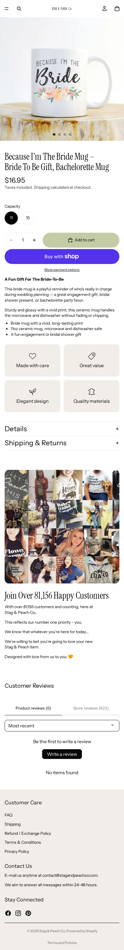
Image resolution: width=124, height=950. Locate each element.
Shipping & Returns (35, 443)
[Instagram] (18, 912)
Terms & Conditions (23, 842)
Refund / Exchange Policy (28, 833)
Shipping (12, 824)
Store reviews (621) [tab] (91, 708)
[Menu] (6, 8)
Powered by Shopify (81, 931)
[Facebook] (8, 912)
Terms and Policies (62, 943)
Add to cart (85, 239)
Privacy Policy (17, 851)
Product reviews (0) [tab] (33, 708)
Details (16, 429)
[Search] (19, 8)
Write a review (62, 754)
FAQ (8, 815)
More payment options (62, 270)
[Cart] (117, 8)
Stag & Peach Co (52, 931)
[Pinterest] (28, 912)
